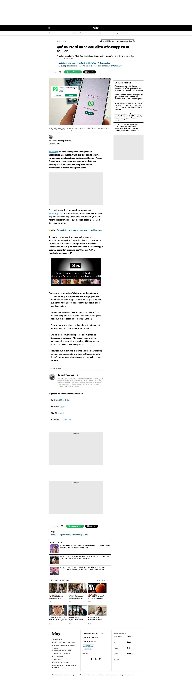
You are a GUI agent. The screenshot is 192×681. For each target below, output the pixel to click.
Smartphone (76, 535)
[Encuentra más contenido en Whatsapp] (60, 72)
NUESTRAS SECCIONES (120, 633)
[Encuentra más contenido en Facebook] (51, 72)
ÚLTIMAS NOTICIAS (122, 83)
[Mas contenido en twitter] (96, 659)
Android (85, 535)
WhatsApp (54, 535)
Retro (129, 648)
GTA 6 (100, 33)
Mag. (63, 406)
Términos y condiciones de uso (93, 633)
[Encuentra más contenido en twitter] (55, 72)
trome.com (100, 675)
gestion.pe (81, 675)
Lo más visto (55, 542)
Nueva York (94, 33)
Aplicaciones (65, 535)
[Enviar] (49, 33)
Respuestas (118, 636)
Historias (117, 660)
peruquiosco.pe (124, 675)
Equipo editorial (57, 639)
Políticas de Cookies (89, 641)
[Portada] (56, 637)
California (81, 33)
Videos (129, 636)
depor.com (90, 675)
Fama (116, 648)
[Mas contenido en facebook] (91, 659)
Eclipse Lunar (107, 33)
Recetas (130, 654)
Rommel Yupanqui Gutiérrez (62, 141)
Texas (87, 33)
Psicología (116, 33)
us (114, 642)
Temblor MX (124, 33)
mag (133, 675)
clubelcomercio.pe (69, 675)
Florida (74, 33)
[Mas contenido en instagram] (100, 659)
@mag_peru (66, 419)
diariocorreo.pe (111, 675)
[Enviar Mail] (50, 141)
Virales (116, 654)
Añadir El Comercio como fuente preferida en (117, 41)
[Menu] (50, 28)
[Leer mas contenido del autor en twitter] (77, 375)
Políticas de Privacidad (90, 637)
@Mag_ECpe (64, 400)
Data (129, 642)
